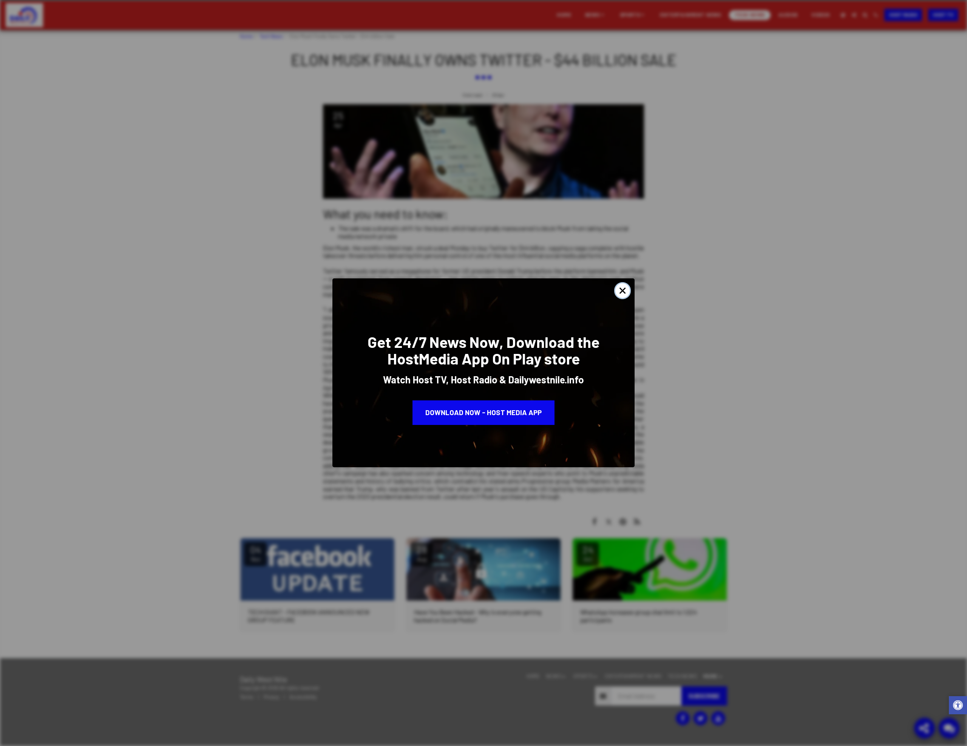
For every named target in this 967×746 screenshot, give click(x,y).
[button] (958, 706)
